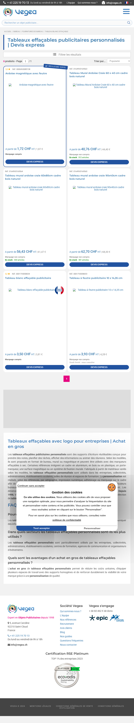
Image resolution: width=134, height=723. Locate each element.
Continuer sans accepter (30, 485)
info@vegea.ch (114, 3)
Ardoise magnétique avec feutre (26, 73)
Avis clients (66, 628)
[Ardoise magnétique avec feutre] (34, 109)
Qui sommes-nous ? (87, 2)
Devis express (35, 162)
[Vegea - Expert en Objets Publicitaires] (19, 15)
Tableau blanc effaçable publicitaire (28, 278)
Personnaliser (92, 528)
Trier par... (100, 61)
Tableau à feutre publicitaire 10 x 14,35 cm (95, 278)
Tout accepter (41, 528)
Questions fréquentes (71, 640)
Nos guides (66, 636)
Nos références (68, 619)
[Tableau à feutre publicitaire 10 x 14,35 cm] (99, 314)
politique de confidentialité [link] (67, 520)
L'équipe (71, 2)
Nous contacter (68, 644)
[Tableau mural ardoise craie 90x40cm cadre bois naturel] (99, 212)
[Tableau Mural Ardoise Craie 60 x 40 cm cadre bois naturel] (99, 109)
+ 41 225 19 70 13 (19, 635)
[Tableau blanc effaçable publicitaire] (35, 314)
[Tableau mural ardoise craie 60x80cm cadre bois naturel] (35, 212)
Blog (62, 632)
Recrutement (67, 623)
